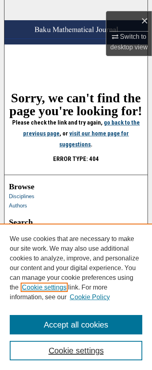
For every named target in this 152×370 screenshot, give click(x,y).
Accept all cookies (76, 324)
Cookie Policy (90, 297)
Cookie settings (44, 287)
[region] (76, 297)
